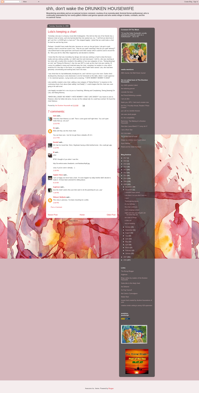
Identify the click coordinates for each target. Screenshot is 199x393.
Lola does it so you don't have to (135, 195)
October (128, 227)
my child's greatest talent (129, 85)
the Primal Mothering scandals (131, 95)
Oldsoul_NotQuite (59, 197)
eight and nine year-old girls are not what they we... (135, 214)
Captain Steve (58, 175)
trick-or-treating (130, 223)
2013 (125, 170)
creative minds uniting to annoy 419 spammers (136, 305)
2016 (125, 161)
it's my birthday (130, 204)
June (127, 239)
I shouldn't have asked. (132, 192)
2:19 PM (56, 170)
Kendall (56, 142)
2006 (125, 260)
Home (82, 215)
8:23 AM (56, 183)
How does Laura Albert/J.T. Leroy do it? (134, 126)
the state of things (131, 217)
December (129, 187)
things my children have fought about (133, 140)
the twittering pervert (128, 88)
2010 (125, 178)
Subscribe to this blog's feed (130, 283)
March (127, 247)
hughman (56, 187)
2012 (125, 173)
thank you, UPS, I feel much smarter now (135, 102)
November (129, 190)
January (128, 253)
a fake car (128, 220)
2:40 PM (56, 203)
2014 (125, 167)
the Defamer (125, 287)
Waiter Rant (125, 297)
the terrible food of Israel (129, 136)
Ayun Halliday (125, 143)
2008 (125, 184)
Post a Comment (56, 207)
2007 (125, 257)
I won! (127, 198)
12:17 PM (56, 138)
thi (54, 128)
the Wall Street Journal (137, 73)
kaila (54, 116)
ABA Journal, (125, 73)
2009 (125, 181)
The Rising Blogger (127, 271)
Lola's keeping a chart (132, 210)
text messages (126, 133)
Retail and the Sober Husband (131, 147)
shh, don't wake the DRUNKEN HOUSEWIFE (90, 8)
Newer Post (52, 215)
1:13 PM (56, 148)
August (127, 233)
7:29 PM (56, 193)
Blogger (110, 388)
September (129, 230)
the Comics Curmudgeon (129, 293)
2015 (125, 164)
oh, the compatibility (128, 118)
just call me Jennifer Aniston (130, 111)
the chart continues (131, 207)
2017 (125, 158)
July (127, 236)
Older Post (111, 215)
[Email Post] (83, 105)
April (127, 245)
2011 (125, 175)
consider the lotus (127, 92)
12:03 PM (56, 123)
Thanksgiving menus (132, 201)
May (127, 242)
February (128, 250)
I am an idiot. (125, 99)
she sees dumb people (128, 114)
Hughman (124, 274)
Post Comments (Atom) (86, 221)
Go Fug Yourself (126, 290)
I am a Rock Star (126, 130)
